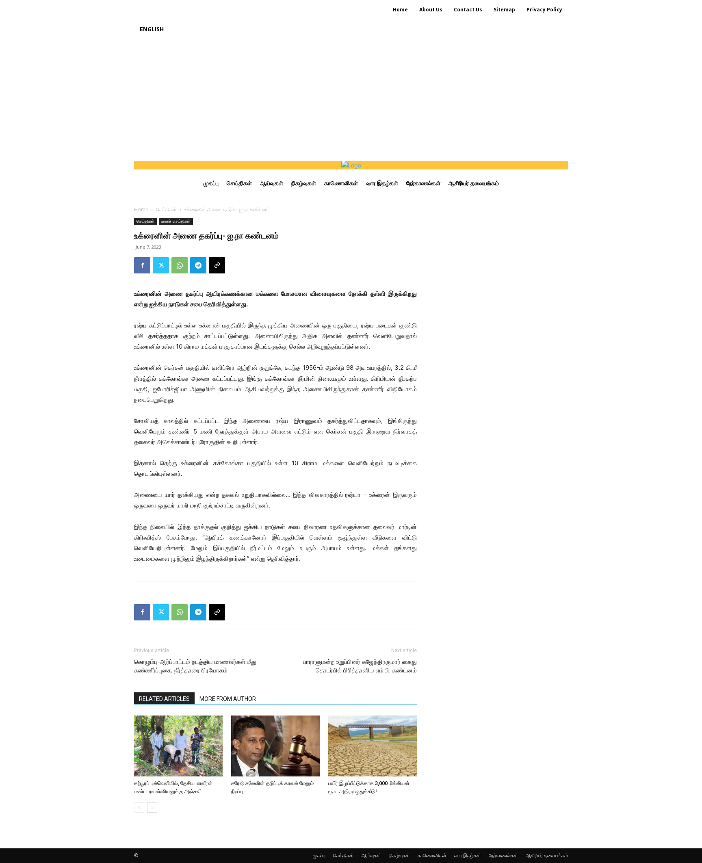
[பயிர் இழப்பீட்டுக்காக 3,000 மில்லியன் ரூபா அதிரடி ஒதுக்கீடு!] (372, 746)
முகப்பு (319, 855)
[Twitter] (161, 265)
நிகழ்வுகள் (399, 855)
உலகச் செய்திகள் (176, 221)
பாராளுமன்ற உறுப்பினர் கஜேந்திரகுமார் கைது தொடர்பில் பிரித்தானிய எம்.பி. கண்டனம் (360, 666)
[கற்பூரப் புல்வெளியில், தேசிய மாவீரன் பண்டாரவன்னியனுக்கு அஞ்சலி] (178, 746)
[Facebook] (142, 265)
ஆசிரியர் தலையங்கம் (547, 855)
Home (141, 209)
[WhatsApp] (179, 265)
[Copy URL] (217, 265)
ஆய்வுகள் (371, 855)
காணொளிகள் (432, 855)
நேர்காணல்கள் (503, 855)
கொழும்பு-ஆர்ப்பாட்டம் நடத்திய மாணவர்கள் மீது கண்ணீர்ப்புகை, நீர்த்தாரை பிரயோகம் (195, 666)
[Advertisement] (351, 100)
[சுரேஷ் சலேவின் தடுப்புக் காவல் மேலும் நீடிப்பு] (275, 746)
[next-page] (152, 807)
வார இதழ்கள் (467, 855)
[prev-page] (139, 807)
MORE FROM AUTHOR (227, 699)
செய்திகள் (166, 209)
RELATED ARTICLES (164, 699)
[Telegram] (198, 265)
